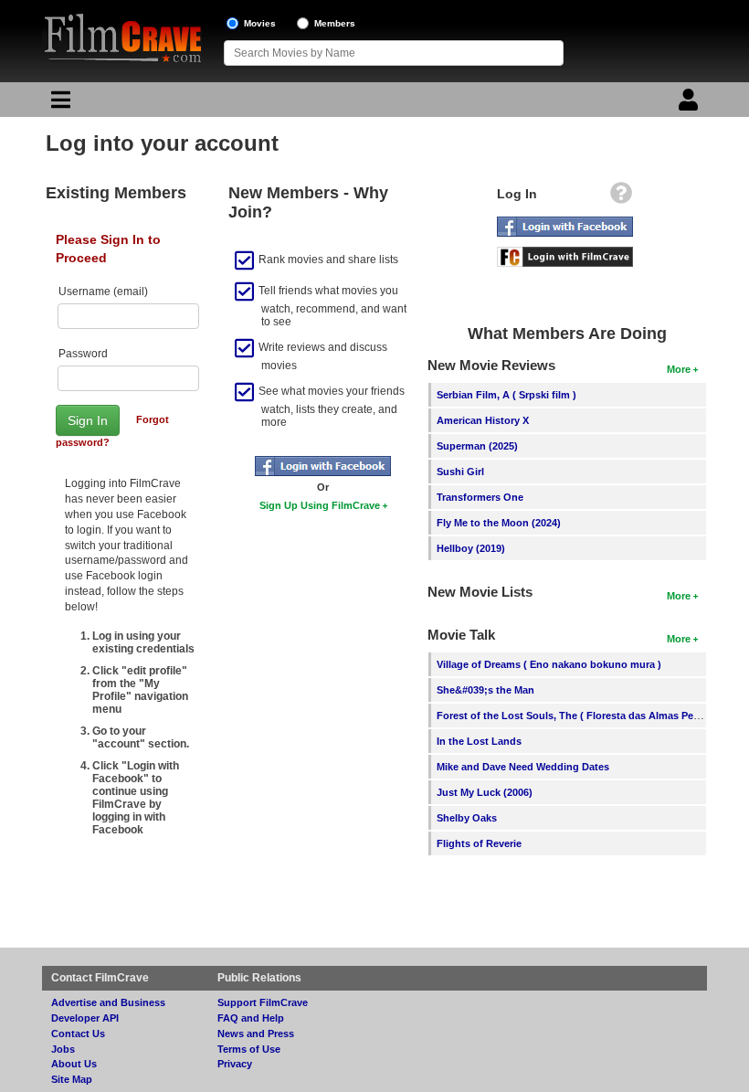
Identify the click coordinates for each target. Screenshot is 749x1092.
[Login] (690, 104)
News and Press (255, 1033)
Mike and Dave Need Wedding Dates (523, 766)
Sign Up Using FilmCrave (319, 505)
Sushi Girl (460, 471)
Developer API (85, 1017)
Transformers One (480, 497)
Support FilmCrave (262, 1002)
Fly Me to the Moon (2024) (499, 522)
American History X (483, 420)
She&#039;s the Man (485, 689)
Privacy (234, 1063)
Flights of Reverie (479, 843)
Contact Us (78, 1033)
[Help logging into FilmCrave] (621, 197)
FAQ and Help (250, 1017)
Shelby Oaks (467, 817)
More (679, 369)
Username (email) (103, 291)
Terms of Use (248, 1049)
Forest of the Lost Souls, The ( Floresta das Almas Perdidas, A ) (590, 715)
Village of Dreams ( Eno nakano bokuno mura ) (549, 664)
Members (334, 23)
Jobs (63, 1049)
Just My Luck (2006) (485, 792)
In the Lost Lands (479, 741)
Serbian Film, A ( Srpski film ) (506, 394)
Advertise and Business (108, 1002)
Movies (260, 23)
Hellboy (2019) (471, 548)
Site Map (71, 1079)
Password (83, 353)
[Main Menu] (58, 104)
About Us (74, 1063)
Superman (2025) (477, 445)
